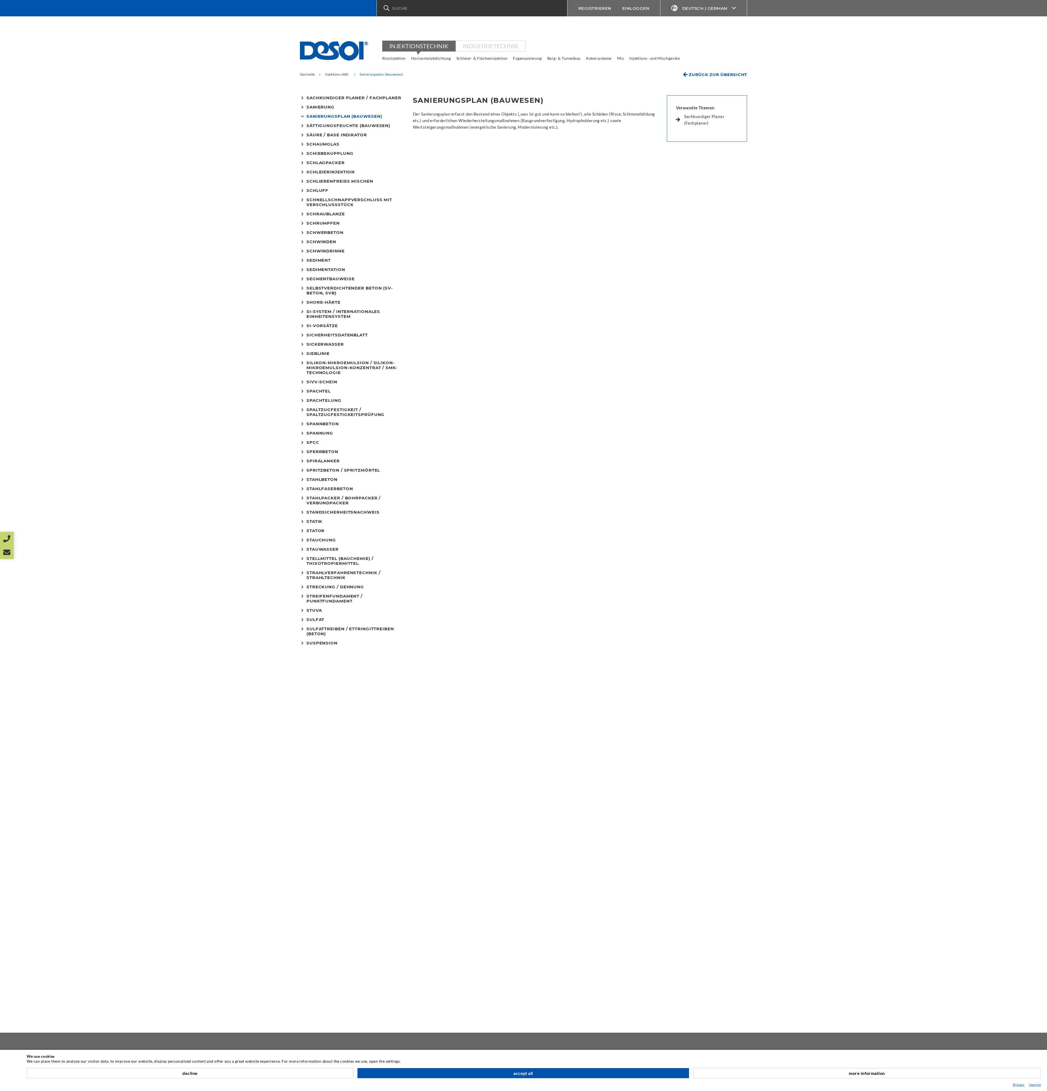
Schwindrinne (325, 251)
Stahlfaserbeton (329, 488)
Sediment (318, 260)
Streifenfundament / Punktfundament (334, 599)
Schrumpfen (323, 223)
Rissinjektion (394, 58)
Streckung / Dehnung (335, 586)
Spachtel (318, 391)
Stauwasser (322, 549)
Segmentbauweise (330, 278)
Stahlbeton (322, 479)
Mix (620, 58)
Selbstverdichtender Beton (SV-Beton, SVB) (349, 291)
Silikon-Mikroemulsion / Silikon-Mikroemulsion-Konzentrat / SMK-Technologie (352, 367)
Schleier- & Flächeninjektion (482, 58)
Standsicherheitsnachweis (343, 512)
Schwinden (321, 241)
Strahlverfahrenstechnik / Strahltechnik (343, 575)
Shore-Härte (323, 302)
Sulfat (315, 619)
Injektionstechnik (419, 46)
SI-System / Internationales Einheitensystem (343, 314)
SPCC (312, 442)
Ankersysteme (598, 58)
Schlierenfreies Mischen (339, 181)
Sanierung (320, 107)
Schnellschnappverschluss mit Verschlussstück (349, 202)
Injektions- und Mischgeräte (654, 58)
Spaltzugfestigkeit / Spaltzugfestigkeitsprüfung (345, 412)
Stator (315, 530)
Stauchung (321, 540)
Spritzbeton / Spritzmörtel (343, 470)
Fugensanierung (527, 58)
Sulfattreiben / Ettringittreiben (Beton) (350, 631)
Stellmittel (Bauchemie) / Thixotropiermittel (340, 561)
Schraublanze (325, 214)
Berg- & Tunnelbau (564, 58)
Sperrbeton (322, 451)
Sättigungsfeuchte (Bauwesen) (348, 125)
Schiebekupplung (330, 153)
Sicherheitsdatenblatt (337, 335)
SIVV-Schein (321, 381)
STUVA (314, 610)
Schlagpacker (325, 162)
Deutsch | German (704, 8)
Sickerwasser (325, 344)
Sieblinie (318, 353)
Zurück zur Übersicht (718, 74)
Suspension (322, 643)
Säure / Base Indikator (336, 134)
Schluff (317, 190)
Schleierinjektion (330, 172)
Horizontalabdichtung (431, 58)
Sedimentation (325, 269)
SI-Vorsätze (322, 325)
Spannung (319, 433)
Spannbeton (322, 423)
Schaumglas (322, 144)
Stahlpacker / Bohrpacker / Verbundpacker (343, 500)
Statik (314, 521)
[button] (472, 8)
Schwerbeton (325, 232)
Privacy (1018, 1085)
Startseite (307, 74)
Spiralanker (323, 461)
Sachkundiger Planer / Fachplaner (353, 97)
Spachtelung (323, 400)
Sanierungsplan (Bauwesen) (344, 116)
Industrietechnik (491, 46)
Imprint (1035, 1085)
